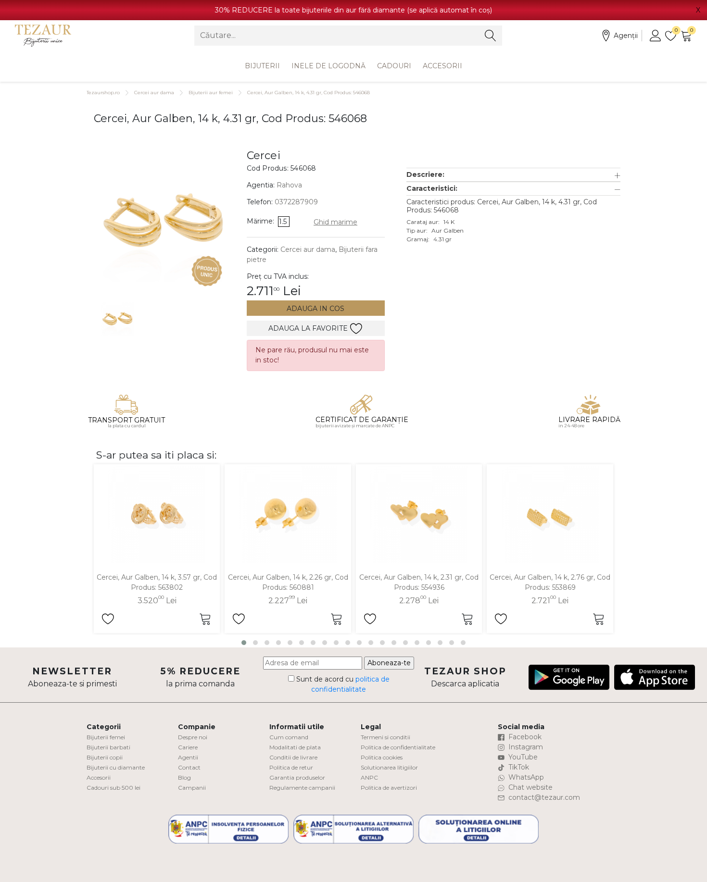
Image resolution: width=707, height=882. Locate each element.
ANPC (369, 777)
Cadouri (394, 66)
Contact (189, 767)
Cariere (188, 747)
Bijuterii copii (105, 757)
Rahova (289, 185)
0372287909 (296, 202)
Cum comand (288, 737)
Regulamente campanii (302, 787)
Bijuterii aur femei (211, 92)
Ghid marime (335, 222)
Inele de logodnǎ (328, 66)
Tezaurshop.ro (103, 92)
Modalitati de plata (295, 747)
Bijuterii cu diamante (116, 767)
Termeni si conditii (385, 737)
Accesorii (442, 66)
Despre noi (192, 737)
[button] (513, 175)
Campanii (192, 787)
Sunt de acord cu (342, 684)
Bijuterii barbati (108, 747)
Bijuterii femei (106, 737)
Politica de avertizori (389, 787)
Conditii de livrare (293, 757)
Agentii (188, 757)
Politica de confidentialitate (398, 747)
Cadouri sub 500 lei (113, 787)
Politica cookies (382, 757)
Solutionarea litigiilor (389, 767)
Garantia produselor (297, 777)
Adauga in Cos (315, 308)
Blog (184, 777)
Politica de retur (291, 767)
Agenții (626, 35)
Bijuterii (262, 66)
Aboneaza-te (389, 662)
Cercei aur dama (154, 92)
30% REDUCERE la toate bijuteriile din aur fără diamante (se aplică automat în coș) (353, 10)
